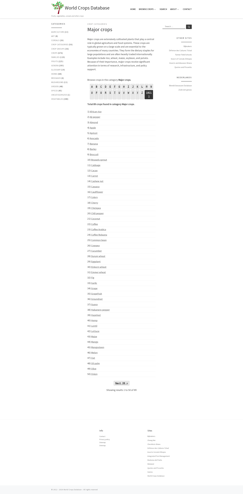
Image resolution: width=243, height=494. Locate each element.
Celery (94, 197)
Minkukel (150, 464)
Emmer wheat (98, 272)
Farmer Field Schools (183, 54)
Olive (93, 368)
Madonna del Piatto (154, 460)
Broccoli (94, 154)
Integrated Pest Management (158, 456)
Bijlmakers (188, 46)
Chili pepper (97, 213)
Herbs (54, 74)
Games (150, 472)
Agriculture (57, 32)
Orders (55, 86)
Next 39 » (121, 383)
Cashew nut (97, 181)
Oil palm (95, 363)
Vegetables (57, 99)
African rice (96, 111)
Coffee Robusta (99, 234)
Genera (55, 65)
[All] (149, 94)
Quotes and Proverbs (183, 67)
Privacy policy (104, 439)
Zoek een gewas (185, 90)
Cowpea (95, 245)
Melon (94, 352)
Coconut (95, 218)
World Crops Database (156, 476)
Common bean (99, 240)
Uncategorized (59, 95)
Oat (93, 357)
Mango (94, 341)
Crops (54, 53)
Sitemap (102, 442)
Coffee (94, 224)
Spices (54, 90)
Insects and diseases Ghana (180, 63)
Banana (94, 143)
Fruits (54, 61)
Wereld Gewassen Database (180, 85)
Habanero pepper (100, 309)
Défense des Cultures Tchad (180, 50)
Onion (94, 374)
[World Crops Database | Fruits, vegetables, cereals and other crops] (57, 7)
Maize (94, 336)
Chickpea (96, 208)
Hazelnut (96, 315)
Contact (102, 436)
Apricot (93, 133)
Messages (56, 78)
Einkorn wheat (98, 266)
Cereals (55, 40)
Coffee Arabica (98, 229)
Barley (93, 149)
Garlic (94, 283)
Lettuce (95, 331)
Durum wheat (98, 256)
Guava (94, 304)
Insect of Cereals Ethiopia (181, 59)
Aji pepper (95, 116)
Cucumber (96, 250)
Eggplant (96, 261)
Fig (92, 277)
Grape (94, 288)
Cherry (94, 202)
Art (53, 36)
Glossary (56, 70)
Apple (93, 127)
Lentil (94, 325)
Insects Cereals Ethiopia (156, 452)
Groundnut (97, 299)
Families (55, 57)
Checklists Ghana (153, 444)
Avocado (94, 138)
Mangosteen (97, 347)
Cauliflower (97, 191)
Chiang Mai (151, 440)
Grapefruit (96, 293)
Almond (94, 122)
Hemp (94, 320)
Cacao (94, 170)
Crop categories (59, 44)
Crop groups (58, 49)
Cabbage (95, 165)
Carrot (94, 175)
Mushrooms (57, 82)
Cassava (95, 186)
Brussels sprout (99, 159)
